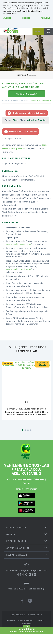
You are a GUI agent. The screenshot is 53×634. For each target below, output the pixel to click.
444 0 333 (26, 574)
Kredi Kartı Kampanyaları (19, 100)
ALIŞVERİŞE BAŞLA (26, 94)
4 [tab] (31, 430)
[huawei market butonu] (26, 510)
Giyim (15, 120)
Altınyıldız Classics (36, 120)
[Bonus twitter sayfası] (30, 601)
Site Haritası (26, 623)
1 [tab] (22, 430)
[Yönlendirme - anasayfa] (10, 31)
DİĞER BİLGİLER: (10, 222)
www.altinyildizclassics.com (18, 244)
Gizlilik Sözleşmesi (25, 621)
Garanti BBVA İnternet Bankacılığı (26, 589)
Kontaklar (40, 621)
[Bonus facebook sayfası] (22, 601)
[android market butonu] (26, 503)
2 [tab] (25, 430)
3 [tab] (28, 430)
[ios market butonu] (26, 495)
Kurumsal (11, 621)
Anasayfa (5, 100)
